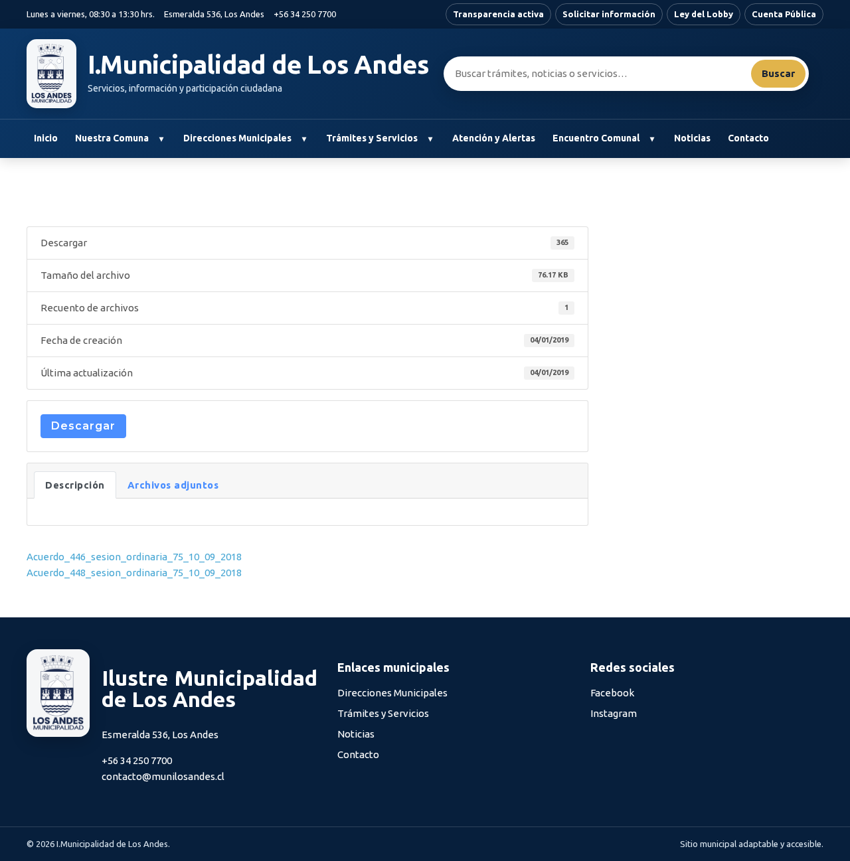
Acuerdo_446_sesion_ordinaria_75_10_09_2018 (134, 556)
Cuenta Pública (784, 14)
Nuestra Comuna (112, 138)
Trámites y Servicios (372, 138)
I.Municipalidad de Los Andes (259, 64)
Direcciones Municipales (237, 138)
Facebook (612, 692)
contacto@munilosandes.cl (163, 776)
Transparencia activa (498, 14)
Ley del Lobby (703, 14)
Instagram (613, 713)
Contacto (748, 138)
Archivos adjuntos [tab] (173, 485)
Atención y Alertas (493, 138)
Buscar (778, 73)
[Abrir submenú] (161, 138)
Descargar (83, 426)
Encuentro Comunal (595, 138)
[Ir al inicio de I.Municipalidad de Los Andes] (51, 73)
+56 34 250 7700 (305, 14)
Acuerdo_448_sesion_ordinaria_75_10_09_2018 (134, 572)
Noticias (692, 138)
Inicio (46, 138)
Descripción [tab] (75, 485)
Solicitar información (608, 14)
